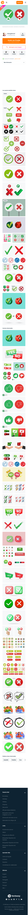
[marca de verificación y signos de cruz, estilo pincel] (13, 259)
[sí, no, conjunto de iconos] (8, 627)
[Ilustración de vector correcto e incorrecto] (13, 224)
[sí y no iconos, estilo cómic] (8, 754)
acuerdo (6, 891)
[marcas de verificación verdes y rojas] (13, 173)
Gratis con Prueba (14, 41)
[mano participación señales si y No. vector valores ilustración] (13, 489)
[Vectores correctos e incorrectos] (13, 114)
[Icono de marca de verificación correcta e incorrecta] (13, 190)
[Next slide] (21, 891)
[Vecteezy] (2, 2)
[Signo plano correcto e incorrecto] (7, 237)
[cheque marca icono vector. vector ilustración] (13, 844)
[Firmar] (13, 206)
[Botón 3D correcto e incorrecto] (6, 306)
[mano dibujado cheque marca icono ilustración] (13, 601)
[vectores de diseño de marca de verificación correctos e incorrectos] (6, 276)
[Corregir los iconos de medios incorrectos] (9, 247)
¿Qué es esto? (17, 58)
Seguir (22, 35)
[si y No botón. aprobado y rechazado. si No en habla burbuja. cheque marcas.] (13, 588)
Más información (8, 61)
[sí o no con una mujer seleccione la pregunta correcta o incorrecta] (8, 831)
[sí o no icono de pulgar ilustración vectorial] (9, 285)
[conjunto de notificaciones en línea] (13, 767)
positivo (14, 891)
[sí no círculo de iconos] (8, 742)
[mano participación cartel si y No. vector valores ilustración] (9, 477)
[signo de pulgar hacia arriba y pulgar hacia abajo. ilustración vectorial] (13, 269)
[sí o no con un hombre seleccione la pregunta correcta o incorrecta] (8, 821)
